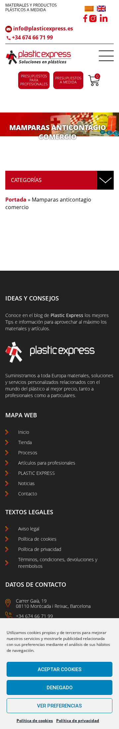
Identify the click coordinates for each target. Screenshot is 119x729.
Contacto (27, 493)
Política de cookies (35, 720)
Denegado (60, 688)
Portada (15, 199)
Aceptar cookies (60, 669)
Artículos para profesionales (46, 463)
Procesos (27, 452)
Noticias (26, 483)
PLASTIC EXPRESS (36, 473)
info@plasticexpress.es (42, 28)
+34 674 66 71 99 (32, 37)
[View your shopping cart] (94, 84)
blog (38, 315)
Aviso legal (28, 528)
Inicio (23, 432)
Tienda (25, 442)
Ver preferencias (59, 706)
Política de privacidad (77, 720)
